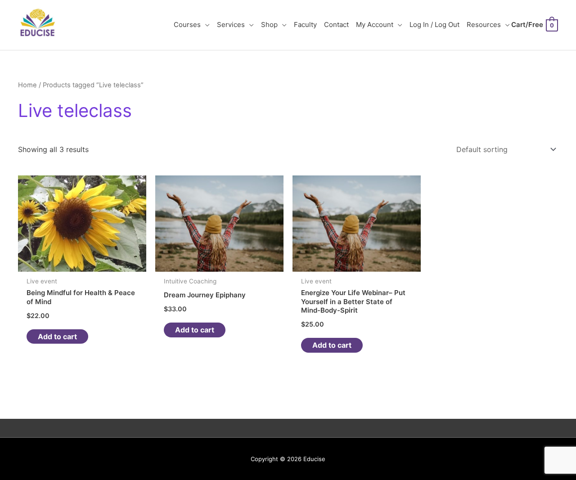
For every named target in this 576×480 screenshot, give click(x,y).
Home (27, 85)
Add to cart (57, 336)
